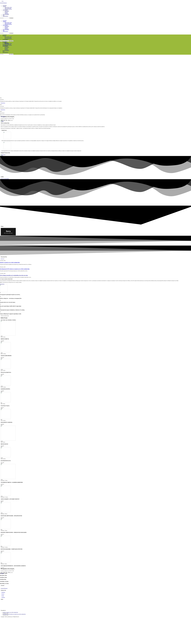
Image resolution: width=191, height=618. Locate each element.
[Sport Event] (3, 154)
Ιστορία (2, 595)
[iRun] (2, 155)
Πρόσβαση (3, 592)
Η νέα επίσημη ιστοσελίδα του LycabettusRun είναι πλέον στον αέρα (14, 275)
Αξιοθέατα (3, 597)
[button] (95, 109)
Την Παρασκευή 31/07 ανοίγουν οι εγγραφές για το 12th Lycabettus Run (14, 268)
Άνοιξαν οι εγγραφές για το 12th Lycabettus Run (10, 262)
